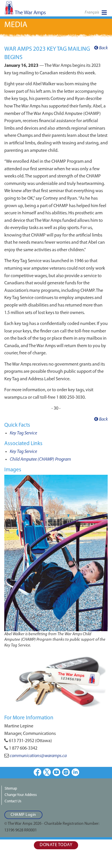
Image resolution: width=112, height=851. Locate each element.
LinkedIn (75, 772)
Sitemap (11, 789)
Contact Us (13, 801)
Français (92, 12)
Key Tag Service (23, 433)
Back (103, 48)
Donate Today (56, 845)
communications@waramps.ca (38, 756)
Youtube (56, 772)
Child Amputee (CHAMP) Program (40, 459)
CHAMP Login (23, 815)
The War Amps (34, 10)
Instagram (66, 772)
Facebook (37, 772)
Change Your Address (21, 795)
